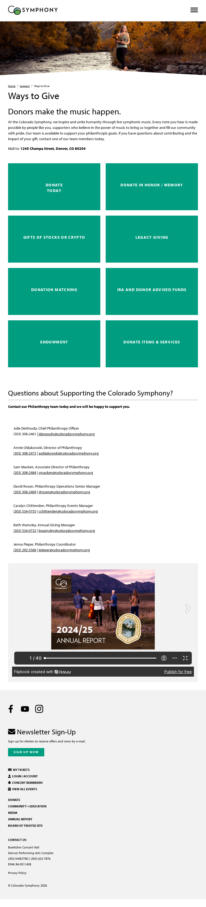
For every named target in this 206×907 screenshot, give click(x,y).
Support (25, 86)
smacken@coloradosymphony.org (66, 472)
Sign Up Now (26, 752)
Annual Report (20, 819)
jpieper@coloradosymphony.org (64, 549)
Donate (14, 800)
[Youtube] (25, 709)
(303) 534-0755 (24, 511)
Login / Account (24, 776)
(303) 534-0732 (24, 530)
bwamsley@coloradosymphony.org (67, 530)
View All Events (24, 789)
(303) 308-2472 (24, 453)
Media (12, 813)
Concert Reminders (27, 783)
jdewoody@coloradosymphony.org (67, 433)
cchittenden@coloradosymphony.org (68, 511)
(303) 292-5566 (24, 549)
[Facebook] (11, 709)
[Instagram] (39, 709)
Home (12, 86)
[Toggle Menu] (194, 10)
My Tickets (21, 770)
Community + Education (27, 806)
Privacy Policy (17, 873)
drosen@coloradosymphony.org (64, 491)
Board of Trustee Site (25, 825)
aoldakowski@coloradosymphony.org (69, 453)
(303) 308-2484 (24, 472)
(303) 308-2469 (24, 491)
